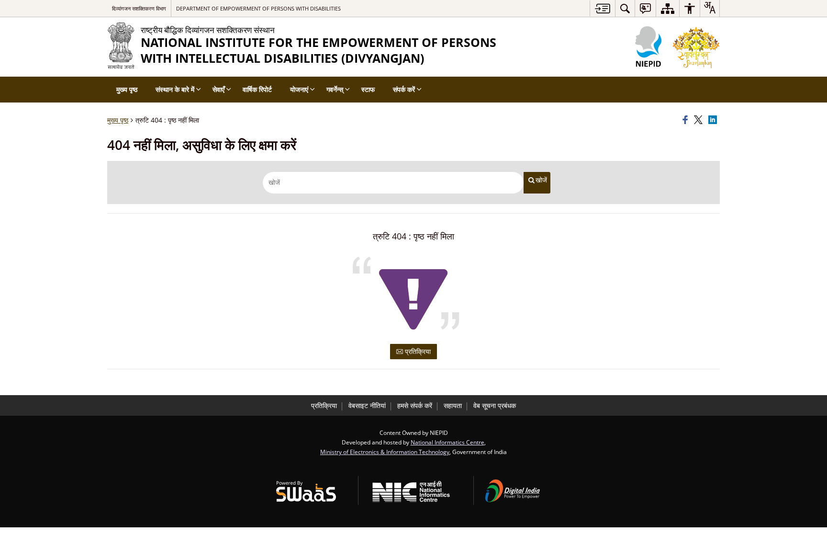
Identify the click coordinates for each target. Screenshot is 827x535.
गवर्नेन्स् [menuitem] (334, 89)
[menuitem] (625, 8)
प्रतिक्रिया (417, 351)
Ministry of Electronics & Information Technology (384, 451)
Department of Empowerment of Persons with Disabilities (258, 8)
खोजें (541, 180)
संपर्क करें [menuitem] (404, 89)
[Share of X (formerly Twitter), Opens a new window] (699, 120)
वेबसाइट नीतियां (367, 405)
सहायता (453, 405)
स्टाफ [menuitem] (368, 89)
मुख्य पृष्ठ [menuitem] (126, 89)
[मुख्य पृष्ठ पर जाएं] (602, 8)
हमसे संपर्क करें (414, 405)
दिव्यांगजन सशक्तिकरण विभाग (139, 8)
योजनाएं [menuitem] (299, 89)
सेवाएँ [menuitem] (218, 89)
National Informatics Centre (447, 442)
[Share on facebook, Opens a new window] (687, 120)
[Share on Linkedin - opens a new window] (714, 120)
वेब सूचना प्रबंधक (494, 405)
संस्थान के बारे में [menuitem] (175, 89)
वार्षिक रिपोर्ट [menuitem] (257, 89)
